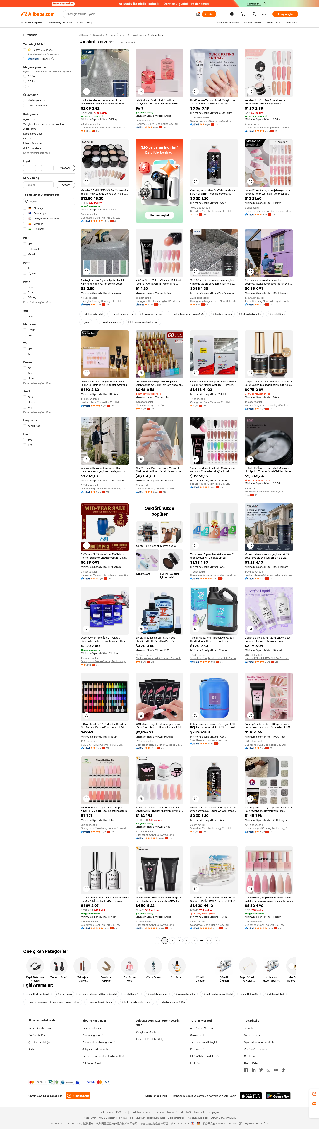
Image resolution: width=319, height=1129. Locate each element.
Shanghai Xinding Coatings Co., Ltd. (101, 301)
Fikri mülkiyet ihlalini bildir (204, 1056)
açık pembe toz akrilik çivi (219, 994)
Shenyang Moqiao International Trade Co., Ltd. (105, 574)
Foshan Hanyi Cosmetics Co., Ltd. (100, 402)
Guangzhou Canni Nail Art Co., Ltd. (100, 217)
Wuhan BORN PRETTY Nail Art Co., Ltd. (267, 658)
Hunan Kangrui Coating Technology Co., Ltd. (105, 488)
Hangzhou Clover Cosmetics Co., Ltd (157, 123)
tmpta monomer (223, 314)
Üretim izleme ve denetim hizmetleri (103, 1056)
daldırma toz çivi (94, 314)
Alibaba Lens (48, 1095)
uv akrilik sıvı (278, 314)
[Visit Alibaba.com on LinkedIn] (253, 1070)
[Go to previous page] (157, 940)
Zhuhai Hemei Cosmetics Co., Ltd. (264, 491)
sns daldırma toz (186, 994)
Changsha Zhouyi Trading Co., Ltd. (155, 488)
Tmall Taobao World (141, 1112)
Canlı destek (197, 1035)
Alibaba (83, 34)
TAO (188, 1112)
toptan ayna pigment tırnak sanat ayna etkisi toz (54, 1002)
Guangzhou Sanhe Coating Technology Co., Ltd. (105, 661)
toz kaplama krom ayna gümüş (188, 314)
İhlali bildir (195, 1063)
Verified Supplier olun (256, 1049)
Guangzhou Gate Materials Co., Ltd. (210, 402)
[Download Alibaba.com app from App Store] (251, 1095)
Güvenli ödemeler (92, 1028)
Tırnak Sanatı (138, 34)
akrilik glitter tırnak (39, 994)
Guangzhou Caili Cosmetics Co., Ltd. (210, 120)
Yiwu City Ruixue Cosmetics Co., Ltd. (102, 744)
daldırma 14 (133, 994)
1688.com (121, 1112)
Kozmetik (98, 34)
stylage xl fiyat (276, 994)
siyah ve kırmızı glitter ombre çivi (100, 994)
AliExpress (107, 1112)
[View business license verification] (193, 1123)
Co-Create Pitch (37, 1035)
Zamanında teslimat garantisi (98, 1042)
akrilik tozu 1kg (250, 994)
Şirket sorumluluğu (39, 1042)
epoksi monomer (158, 994)
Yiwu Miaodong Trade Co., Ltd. (153, 405)
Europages (213, 1112)
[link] (314, 1094)
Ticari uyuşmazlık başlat (203, 1042)
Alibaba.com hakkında (41, 1020)
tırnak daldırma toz (123, 314)
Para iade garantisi (92, 1035)
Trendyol (199, 1112)
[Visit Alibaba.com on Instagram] (268, 1070)
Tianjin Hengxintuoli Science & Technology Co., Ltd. (159, 658)
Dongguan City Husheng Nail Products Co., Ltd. (159, 301)
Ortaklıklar (249, 1056)
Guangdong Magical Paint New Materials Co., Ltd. (214, 301)
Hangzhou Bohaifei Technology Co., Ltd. (213, 574)
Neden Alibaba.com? (40, 1028)
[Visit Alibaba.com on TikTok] (283, 1070)
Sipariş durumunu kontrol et (260, 1042)
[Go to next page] (216, 940)
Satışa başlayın (252, 1035)
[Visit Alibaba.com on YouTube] (276, 1070)
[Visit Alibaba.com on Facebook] (246, 1070)
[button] (198, 14)
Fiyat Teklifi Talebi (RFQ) (149, 1039)
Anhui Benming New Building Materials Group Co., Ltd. (269, 301)
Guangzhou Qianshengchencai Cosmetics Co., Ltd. (269, 127)
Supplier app (153, 1095)
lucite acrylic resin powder (138, 1002)
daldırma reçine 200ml (174, 1002)
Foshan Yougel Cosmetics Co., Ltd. (210, 483)
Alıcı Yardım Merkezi (201, 1028)
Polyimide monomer (111, 322)
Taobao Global (175, 1112)
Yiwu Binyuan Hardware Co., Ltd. (208, 739)
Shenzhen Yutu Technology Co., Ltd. (210, 210)
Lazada (160, 1112)
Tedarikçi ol (250, 1028)
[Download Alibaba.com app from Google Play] (278, 1095)
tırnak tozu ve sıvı (153, 314)
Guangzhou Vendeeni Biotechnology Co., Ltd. (269, 210)
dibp (87, 322)
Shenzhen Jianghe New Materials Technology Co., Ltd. (214, 658)
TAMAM (65, 168)
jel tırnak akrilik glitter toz (145, 322)
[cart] (244, 14)
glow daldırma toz (252, 314)
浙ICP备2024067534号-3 (253, 1123)
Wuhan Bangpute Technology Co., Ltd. (267, 405)
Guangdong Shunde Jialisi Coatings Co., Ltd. (105, 127)
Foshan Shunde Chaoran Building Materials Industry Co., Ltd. (269, 574)
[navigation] (49, 488)
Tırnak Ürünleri (117, 34)
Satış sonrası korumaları (95, 1049)
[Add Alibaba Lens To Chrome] (78, 1095)
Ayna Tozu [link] (157, 34)
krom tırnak (66, 994)
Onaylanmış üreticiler (148, 1032)
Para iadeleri (197, 1049)
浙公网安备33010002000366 (220, 1123)
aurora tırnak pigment (101, 1002)
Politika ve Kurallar (92, 1063)
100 (209, 940)
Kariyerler (33, 1049)
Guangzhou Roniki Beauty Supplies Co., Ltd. (159, 744)
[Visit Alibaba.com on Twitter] (261, 1070)
